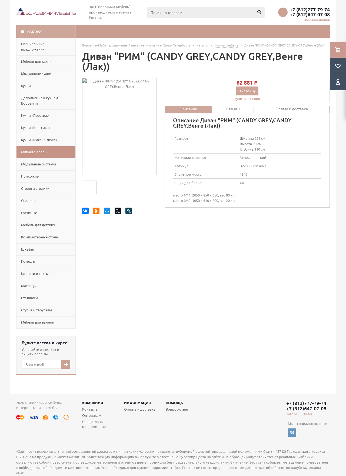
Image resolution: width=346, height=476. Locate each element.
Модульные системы (38, 164)
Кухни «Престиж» (35, 115)
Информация (137, 402)
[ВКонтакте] (86, 212)
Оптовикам (91, 415)
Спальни (28, 200)
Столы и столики (35, 188)
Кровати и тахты (35, 273)
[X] (119, 212)
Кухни (26, 85)
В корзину (247, 90)
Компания (92, 402)
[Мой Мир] (108, 212)
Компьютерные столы (40, 237)
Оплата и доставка (139, 409)
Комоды (28, 261)
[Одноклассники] (97, 212)
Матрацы (28, 285)
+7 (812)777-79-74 (310, 9)
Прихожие (30, 176)
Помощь (174, 402)
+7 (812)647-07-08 (310, 14)
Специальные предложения (33, 46)
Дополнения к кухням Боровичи (39, 100)
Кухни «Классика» (35, 127)
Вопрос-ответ (177, 409)
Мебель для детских (38, 224)
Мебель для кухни (36, 61)
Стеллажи (29, 297)
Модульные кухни (36, 73)
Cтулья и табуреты (36, 310)
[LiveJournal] (129, 212)
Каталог (34, 31)
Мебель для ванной (37, 322)
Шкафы (27, 249)
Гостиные (29, 212)
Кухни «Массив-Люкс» (39, 139)
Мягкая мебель (33, 151)
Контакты (90, 409)
